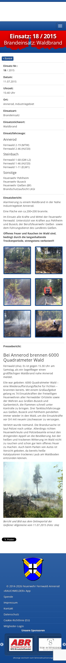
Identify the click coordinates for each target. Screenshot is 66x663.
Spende (8, 596)
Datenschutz (11, 614)
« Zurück (7, 58)
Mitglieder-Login (14, 626)
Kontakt (8, 608)
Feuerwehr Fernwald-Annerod (24, 11)
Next (64, 644)
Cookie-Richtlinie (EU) (17, 620)
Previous (2, 644)
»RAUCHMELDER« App (17, 590)
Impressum (11, 602)
